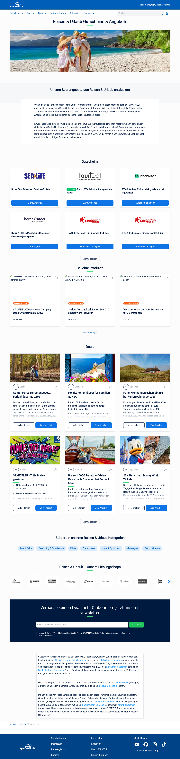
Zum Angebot (35, 202)
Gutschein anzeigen (145, 202)
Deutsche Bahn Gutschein (51, 670)
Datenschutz (97, 738)
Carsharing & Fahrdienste (51, 548)
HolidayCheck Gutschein (110, 660)
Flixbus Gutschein (108, 686)
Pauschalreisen (152, 548)
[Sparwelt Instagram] (154, 744)
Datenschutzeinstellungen (147, 750)
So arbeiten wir (58, 738)
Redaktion (96, 743)
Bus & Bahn (26, 548)
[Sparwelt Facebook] (145, 744)
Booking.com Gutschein (94, 705)
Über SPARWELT (99, 749)
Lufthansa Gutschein (116, 666)
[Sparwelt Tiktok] (163, 744)
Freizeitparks (89, 548)
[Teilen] (57, 278)
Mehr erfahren (24, 425)
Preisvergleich (58, 749)
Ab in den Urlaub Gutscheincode (70, 660)
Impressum (56, 743)
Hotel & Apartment (111, 548)
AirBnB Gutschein (126, 705)
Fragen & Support (99, 755)
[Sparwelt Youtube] (136, 744)
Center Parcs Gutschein (105, 701)
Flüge (73, 548)
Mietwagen (132, 548)
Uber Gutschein (121, 682)
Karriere (55, 755)
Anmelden (136, 624)
